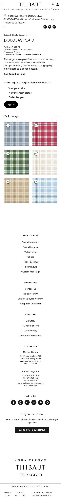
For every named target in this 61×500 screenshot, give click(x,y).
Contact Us (30, 288)
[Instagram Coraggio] (47, 402)
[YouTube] (27, 402)
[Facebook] (13, 402)
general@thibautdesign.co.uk (30, 383)
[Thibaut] (30, 467)
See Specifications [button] (14, 74)
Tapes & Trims (30, 261)
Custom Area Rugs (30, 271)
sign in (15, 82)
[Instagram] (20, 402)
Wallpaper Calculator (30, 303)
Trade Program (30, 293)
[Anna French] (30, 460)
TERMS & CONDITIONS (20, 494)
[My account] (57, 4)
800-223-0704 (30, 363)
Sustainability (30, 330)
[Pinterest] (54, 27)
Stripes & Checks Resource (15, 35)
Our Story (30, 320)
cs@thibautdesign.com (30, 361)
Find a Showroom (30, 242)
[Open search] (53, 3)
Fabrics (30, 257)
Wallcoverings (30, 252)
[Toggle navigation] (6, 4)
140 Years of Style (30, 325)
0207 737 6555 (30, 385)
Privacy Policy (7, 494)
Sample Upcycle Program (30, 298)
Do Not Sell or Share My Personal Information (41, 494)
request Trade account (34, 82)
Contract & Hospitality (31, 335)
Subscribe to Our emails (32, 430)
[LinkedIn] (33, 402)
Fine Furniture (30, 266)
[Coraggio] (30, 474)
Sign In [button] (11, 104)
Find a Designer (30, 247)
